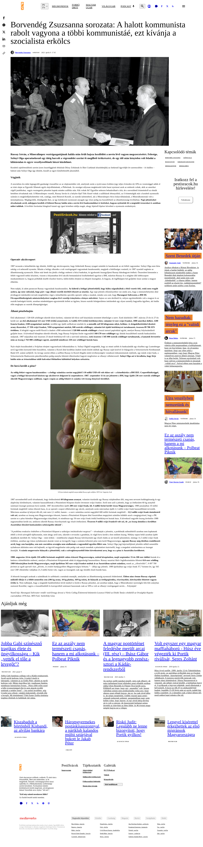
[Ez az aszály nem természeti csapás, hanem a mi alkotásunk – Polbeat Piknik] (183, 468)
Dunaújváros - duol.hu (106, 824)
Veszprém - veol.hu (162, 830)
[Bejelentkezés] (149, 6)
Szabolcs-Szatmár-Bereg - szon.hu (138, 837)
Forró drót (76, 6)
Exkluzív (69, 750)
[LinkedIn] (4, 39)
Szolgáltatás (150, 818)
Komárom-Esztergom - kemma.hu (138, 827)
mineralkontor (170, 166)
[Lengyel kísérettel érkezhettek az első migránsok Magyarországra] (159, 721)
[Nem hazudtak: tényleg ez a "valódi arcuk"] (183, 301)
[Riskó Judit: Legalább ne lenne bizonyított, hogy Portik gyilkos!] (108, 721)
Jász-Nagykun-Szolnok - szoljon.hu (138, 824)
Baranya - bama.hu (76, 827)
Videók (106, 775)
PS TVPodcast (109, 770)
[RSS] (173, 6)
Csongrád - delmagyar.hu (78, 837)
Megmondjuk (60, 6)
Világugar (108, 6)
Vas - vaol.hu (160, 827)
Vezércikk (186, 263)
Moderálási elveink (90, 786)
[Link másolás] (4, 53)
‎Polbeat (188, 482)
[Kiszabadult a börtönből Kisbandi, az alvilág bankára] (6, 721)
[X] (167, 6)
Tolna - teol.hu (161, 824)
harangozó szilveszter (186, 162)
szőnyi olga (187, 157)
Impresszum (66, 770)
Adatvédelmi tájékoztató (87, 771)
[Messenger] (4, 25)
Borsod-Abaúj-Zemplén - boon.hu (80, 833)
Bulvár (137, 818)
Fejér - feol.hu (104, 827)
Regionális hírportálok (80, 818)
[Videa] (156, 6)
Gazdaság (111, 818)
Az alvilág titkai (161, 666)
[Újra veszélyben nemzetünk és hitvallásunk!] (183, 381)
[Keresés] (142, 6)
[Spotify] (43, 803)
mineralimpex (184, 166)
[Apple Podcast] (49, 803)
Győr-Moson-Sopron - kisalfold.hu (110, 830)
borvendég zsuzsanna (172, 157)
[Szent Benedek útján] (183, 239)
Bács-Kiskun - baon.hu (77, 824)
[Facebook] (162, 6)
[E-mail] (4, 46)
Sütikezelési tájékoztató (92, 777)
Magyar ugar (91, 6)
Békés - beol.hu (75, 830)
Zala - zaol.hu (161, 833)
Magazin (125, 818)
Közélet (98, 818)
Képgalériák (108, 779)
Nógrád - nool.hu (133, 830)
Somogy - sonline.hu (134, 833)
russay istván (170, 162)
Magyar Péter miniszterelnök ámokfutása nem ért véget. (181, 424)
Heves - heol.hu (104, 837)
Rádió (164, 818)
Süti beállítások (111, 784)
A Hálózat (36, 52)
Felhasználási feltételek (91, 781)
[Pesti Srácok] (29, 6)
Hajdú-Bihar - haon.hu (106, 833)
